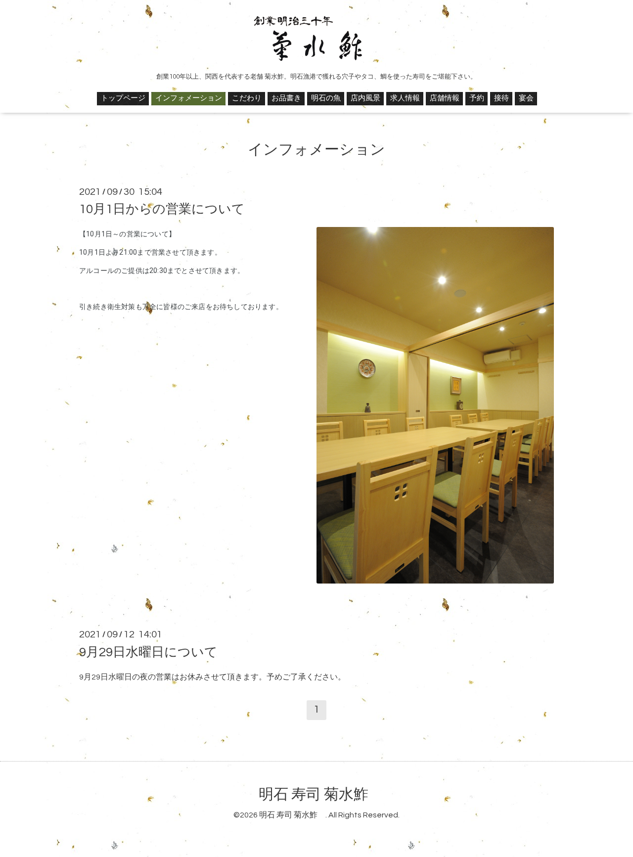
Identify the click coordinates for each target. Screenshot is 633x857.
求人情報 (405, 98)
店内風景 (365, 98)
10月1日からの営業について (162, 209)
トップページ (123, 98)
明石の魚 (326, 98)
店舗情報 (444, 98)
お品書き (286, 98)
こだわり (247, 98)
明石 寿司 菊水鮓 (321, 794)
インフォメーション (188, 98)
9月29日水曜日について (148, 651)
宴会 (526, 98)
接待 (501, 98)
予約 (476, 98)
